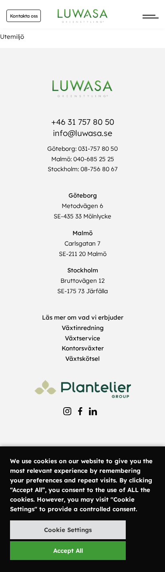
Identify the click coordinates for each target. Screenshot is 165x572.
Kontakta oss (24, 16)
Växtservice (82, 338)
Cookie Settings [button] (68, 530)
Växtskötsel (82, 358)
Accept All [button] (68, 550)
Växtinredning (83, 328)
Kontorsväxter (83, 348)
